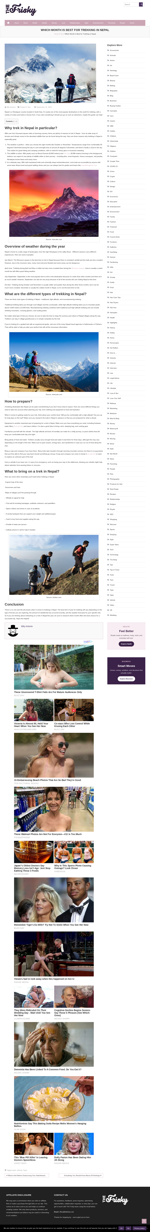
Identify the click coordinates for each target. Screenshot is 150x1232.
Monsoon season (77, 268)
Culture (112, 181)
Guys (112, 287)
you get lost (91, 454)
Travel (132, 23)
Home (16, 23)
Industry (113, 358)
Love (63, 23)
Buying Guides (115, 106)
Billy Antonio (11, 107)
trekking (19, 1170)
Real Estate (114, 489)
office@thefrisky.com (66, 1212)
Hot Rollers (114, 348)
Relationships (75, 23)
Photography (114, 479)
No (128, 1228)
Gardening (114, 262)
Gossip (112, 277)
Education (113, 202)
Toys (111, 580)
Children (113, 136)
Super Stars (114, 545)
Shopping (113, 519)
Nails (112, 449)
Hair (111, 292)
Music (112, 444)
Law (111, 373)
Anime (112, 60)
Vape (112, 595)
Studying (113, 534)
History (112, 328)
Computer (113, 156)
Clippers (113, 146)
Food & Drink (115, 237)
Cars (111, 116)
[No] (147, 1228)
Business (113, 101)
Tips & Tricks (114, 570)
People (112, 469)
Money (112, 423)
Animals (113, 55)
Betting (112, 86)
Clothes (113, 151)
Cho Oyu (67, 153)
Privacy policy (139, 1228)
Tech (111, 550)
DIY (111, 191)
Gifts (111, 267)
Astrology (113, 70)
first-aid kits (18, 426)
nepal (14, 1170)
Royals (122, 23)
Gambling (113, 252)
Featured (113, 227)
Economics (114, 197)
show (15, 121)
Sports (112, 529)
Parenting (111, 23)
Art (111, 65)
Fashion (113, 222)
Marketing (113, 408)
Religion (113, 504)
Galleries (113, 247)
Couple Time (114, 161)
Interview (113, 368)
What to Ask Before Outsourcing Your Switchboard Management (28, 1175)
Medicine (113, 413)
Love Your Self (115, 398)
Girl (111, 272)
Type (112, 590)
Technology (114, 555)
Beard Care (114, 75)
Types (25, 1170)
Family (112, 217)
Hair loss (113, 307)
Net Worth (113, 454)
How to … (113, 353)
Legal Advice (114, 378)
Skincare (113, 524)
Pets (111, 474)
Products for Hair (116, 484)
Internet (113, 363)
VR (111, 610)
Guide (112, 282)
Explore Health (126, 644)
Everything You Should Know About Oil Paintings (82, 1175)
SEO (111, 514)
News (26, 23)
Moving (112, 439)
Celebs (44, 23)
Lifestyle (113, 388)
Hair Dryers (114, 302)
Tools (112, 575)
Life (111, 383)
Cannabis (113, 111)
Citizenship (114, 141)
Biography (113, 91)
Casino (112, 121)
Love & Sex (114, 393)
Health (34, 23)
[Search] (141, 4)
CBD (111, 126)
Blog (111, 96)
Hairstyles (113, 313)
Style (86, 23)
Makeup (113, 403)
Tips (28, 107)
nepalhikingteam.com (89, 165)
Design (112, 186)
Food (112, 232)
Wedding (113, 615)
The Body (113, 560)
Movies (54, 23)
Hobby (112, 333)
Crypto (112, 176)
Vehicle (112, 600)
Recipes (113, 494)
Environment (114, 212)
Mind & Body (114, 418)
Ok (121, 1228)
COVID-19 (114, 166)
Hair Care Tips (115, 297)
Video (112, 605)
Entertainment (98, 23)
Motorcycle (114, 429)
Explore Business (126, 679)
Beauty (112, 81)
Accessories (114, 50)
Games (112, 257)
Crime (112, 171)
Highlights (113, 323)
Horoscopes (114, 343)
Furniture (113, 242)
